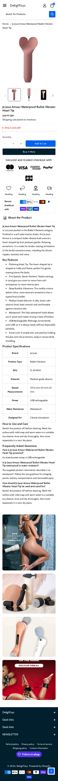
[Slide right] (53, 95)
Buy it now (29, 151)
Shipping (7, 119)
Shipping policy (20, 748)
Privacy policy (28, 744)
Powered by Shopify (40, 766)
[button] (4, 5)
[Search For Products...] (52, 14)
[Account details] (44, 5)
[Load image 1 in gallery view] (14, 94)
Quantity (6, 137)
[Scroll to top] (51, 771)
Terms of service (44, 744)
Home (5, 23)
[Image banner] (29, 542)
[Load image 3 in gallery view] (43, 94)
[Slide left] (5, 95)
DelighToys (22, 766)
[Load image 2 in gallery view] (28, 94)
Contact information (39, 748)
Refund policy (12, 744)
